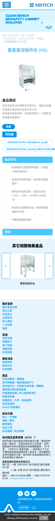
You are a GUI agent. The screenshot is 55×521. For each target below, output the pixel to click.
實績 (4, 328)
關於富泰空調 (9, 307)
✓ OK (44, 518)
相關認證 (7, 348)
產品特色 (10, 159)
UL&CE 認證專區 (11, 407)
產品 (4, 375)
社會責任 (7, 314)
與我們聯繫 (23, 508)
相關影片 (7, 341)
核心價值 (7, 321)
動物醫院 (7, 424)
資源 (4, 334)
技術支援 (7, 338)
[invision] (33, 493)
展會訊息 (7, 365)
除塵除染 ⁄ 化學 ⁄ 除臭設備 (16, 400)
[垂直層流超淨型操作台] (27, 76)
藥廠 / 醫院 (8, 420)
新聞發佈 (7, 362)
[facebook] (20, 493)
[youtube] (27, 493)
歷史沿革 (7, 310)
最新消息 (7, 358)
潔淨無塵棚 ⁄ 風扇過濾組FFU (17, 382)
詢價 (8, 126)
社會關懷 (7, 369)
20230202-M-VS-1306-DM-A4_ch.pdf (27, 142)
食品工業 (7, 427)
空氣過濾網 (8, 403)
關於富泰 (7, 303)
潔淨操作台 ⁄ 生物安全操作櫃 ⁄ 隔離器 (23, 386)
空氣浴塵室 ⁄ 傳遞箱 (13, 379)
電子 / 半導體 (9, 417)
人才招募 (7, 324)
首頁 (4, 35)
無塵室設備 (8, 396)
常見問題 (7, 352)
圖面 (8, 232)
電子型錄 (7, 345)
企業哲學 (7, 317)
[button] (26, 90)
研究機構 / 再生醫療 (13, 431)
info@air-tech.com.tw (21, 478)
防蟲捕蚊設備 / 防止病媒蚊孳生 (19, 393)
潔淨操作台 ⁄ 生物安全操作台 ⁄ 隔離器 (23, 38)
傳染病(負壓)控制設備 (14, 389)
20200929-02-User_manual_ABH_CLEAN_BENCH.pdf (29, 149)
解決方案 (7, 413)
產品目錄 (14, 35)
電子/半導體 (28, 35)
